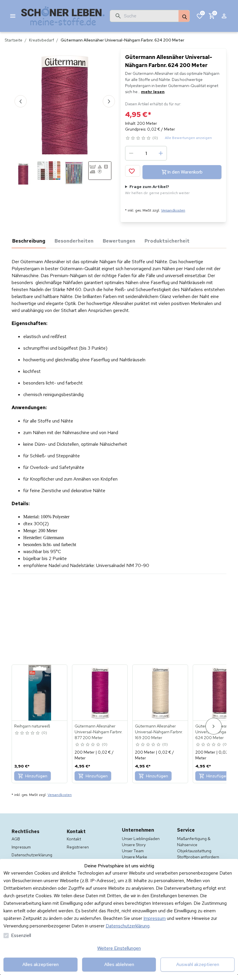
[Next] (213, 726)
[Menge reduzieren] (131, 153)
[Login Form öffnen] (224, 16)
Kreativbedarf (41, 40)
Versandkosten (173, 210)
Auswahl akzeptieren (197, 964)
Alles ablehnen (119, 964)
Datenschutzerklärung (127, 926)
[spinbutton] (146, 153)
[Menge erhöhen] (161, 153)
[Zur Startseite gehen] (63, 16)
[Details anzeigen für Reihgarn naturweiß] (40, 693)
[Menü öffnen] (13, 16)
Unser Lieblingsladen (141, 838)
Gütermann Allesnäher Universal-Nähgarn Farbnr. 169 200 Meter (159, 731)
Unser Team (133, 850)
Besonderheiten (74, 241)
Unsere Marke (134, 857)
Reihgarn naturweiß (32, 726)
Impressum (154, 918)
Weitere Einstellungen (119, 948)
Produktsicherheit (167, 241)
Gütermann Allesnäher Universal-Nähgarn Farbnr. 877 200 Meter (98, 731)
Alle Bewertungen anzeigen (188, 138)
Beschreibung (28, 241)
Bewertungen (119, 241)
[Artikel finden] (184, 16)
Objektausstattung (194, 850)
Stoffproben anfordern (198, 857)
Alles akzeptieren (40, 964)
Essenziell (21, 935)
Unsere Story (134, 844)
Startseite (13, 40)
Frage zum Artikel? (157, 189)
